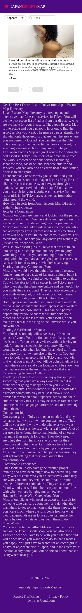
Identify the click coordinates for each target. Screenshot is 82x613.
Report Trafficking (26, 596)
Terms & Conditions (41, 600)
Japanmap (28, 6)
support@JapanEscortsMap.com (41, 587)
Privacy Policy (59, 596)
